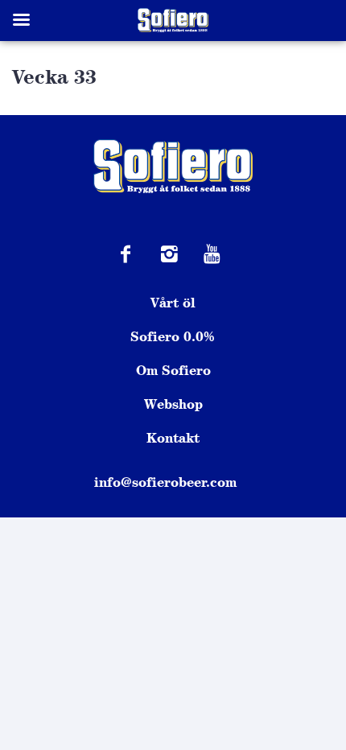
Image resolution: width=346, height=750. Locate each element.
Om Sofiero (173, 370)
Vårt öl (173, 303)
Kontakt (173, 438)
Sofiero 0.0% (173, 336)
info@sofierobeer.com (165, 482)
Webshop (173, 404)
